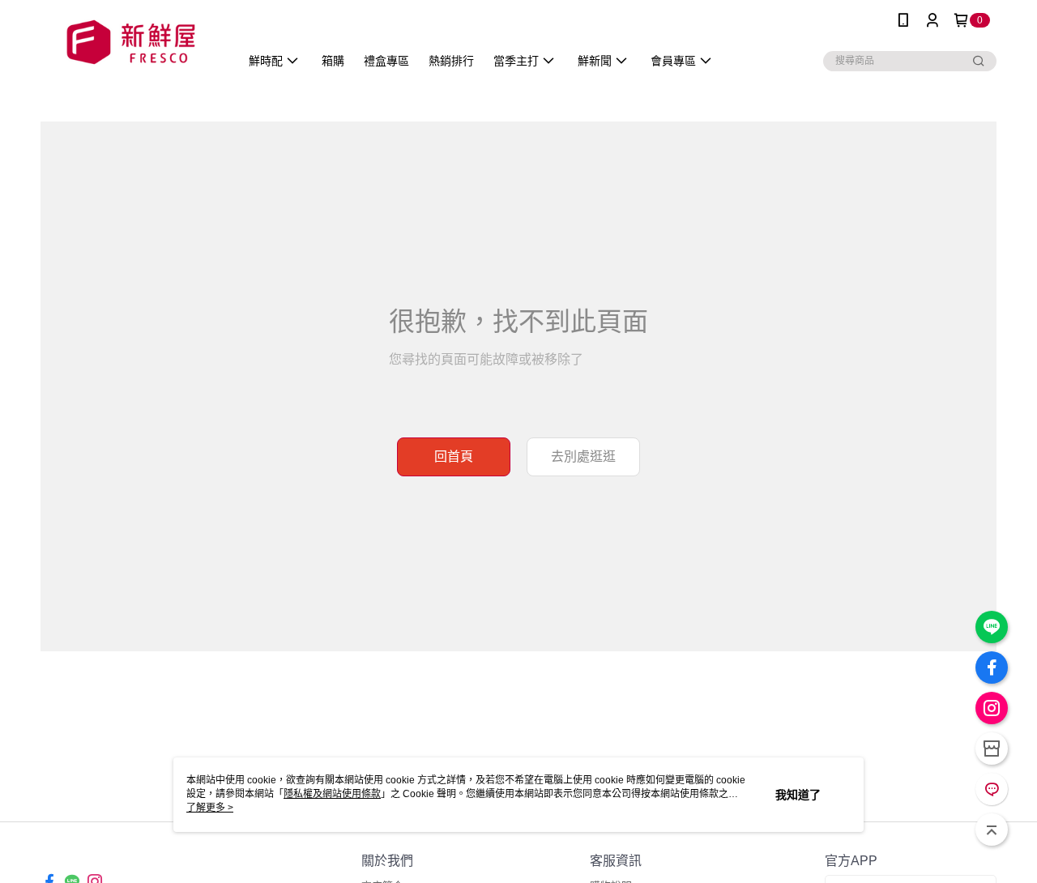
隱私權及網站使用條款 (332, 794)
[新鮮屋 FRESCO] (130, 42)
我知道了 (798, 794)
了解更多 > (209, 807)
